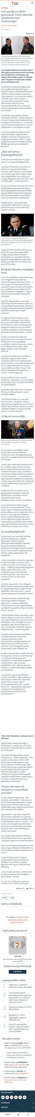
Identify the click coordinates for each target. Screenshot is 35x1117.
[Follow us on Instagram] (11, 1097)
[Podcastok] (18, 1114)
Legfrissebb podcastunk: (14, 931)
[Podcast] (20, 1097)
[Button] (30, 33)
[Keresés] (28, 1114)
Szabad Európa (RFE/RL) (9, 26)
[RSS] (16, 1097)
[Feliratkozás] (24, 1097)
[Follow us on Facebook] (7, 1097)
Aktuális (4, 8)
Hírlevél (7, 1114)
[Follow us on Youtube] (3, 1097)
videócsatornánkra (21, 1074)
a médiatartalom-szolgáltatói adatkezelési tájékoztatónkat (18, 920)
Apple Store (17, 1048)
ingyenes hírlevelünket (16, 1065)
